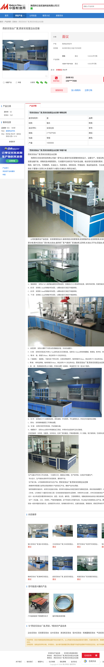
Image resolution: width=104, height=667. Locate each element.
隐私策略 (63, 662)
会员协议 (74, 662)
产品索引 (6, 168)
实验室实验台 (43, 632)
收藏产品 (8, 82)
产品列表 (8, 22)
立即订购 (88, 90)
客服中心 (41, 662)
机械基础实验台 (89, 632)
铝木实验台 (77, 632)
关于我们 (19, 662)
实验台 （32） (9, 115)
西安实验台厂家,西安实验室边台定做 (66, 656)
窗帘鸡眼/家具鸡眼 (59, 616)
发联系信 (59, 90)
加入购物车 (76, 90)
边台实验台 (32, 632)
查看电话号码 (10, 131)
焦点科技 (66, 664)
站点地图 (52, 662)
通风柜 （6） (8, 112)
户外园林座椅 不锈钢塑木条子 (38, 616)
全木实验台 (54, 632)
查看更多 (12, 142)
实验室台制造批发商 (71, 653)
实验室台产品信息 (54, 653)
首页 (1, 22)
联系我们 (30, 662)
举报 (19, 82)
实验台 (14, 22)
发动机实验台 (65, 632)
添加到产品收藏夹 (9, 171)
